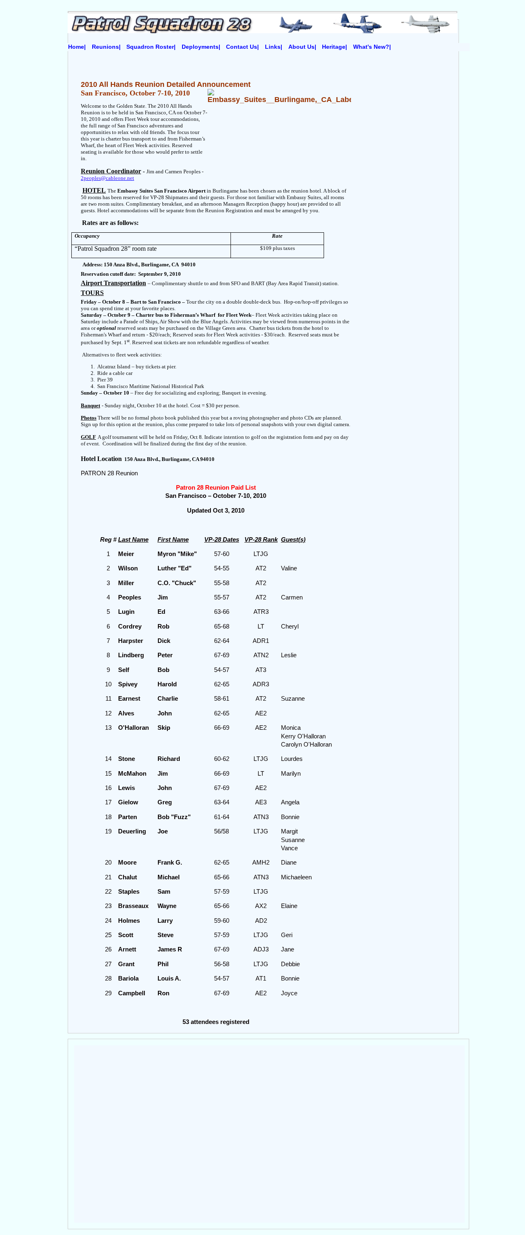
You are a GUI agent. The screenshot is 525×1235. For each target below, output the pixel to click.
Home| (77, 47)
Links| (273, 47)
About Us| (302, 47)
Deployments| (201, 47)
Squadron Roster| (151, 47)
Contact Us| (242, 47)
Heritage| (334, 47)
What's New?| (372, 47)
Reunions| (106, 47)
